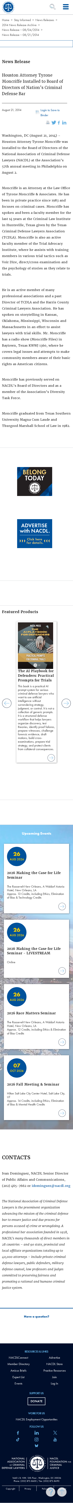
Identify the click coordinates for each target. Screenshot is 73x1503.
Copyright (10, 1488)
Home (5, 20)
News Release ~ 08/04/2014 (20, 30)
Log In (54, 1383)
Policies (45, 1488)
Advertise (54, 1358)
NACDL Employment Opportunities (36, 1419)
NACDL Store (54, 1364)
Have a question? (36, 1317)
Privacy (28, 1488)
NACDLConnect (18, 1358)
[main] (36, 671)
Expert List (18, 1377)
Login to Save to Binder (50, 112)
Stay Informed (22, 20)
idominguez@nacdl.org (51, 1186)
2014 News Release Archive (19, 25)
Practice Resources (54, 1370)
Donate (36, 1401)
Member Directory (18, 1364)
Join (54, 1377)
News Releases (44, 20)
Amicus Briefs (18, 1370)
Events (18, 1383)
